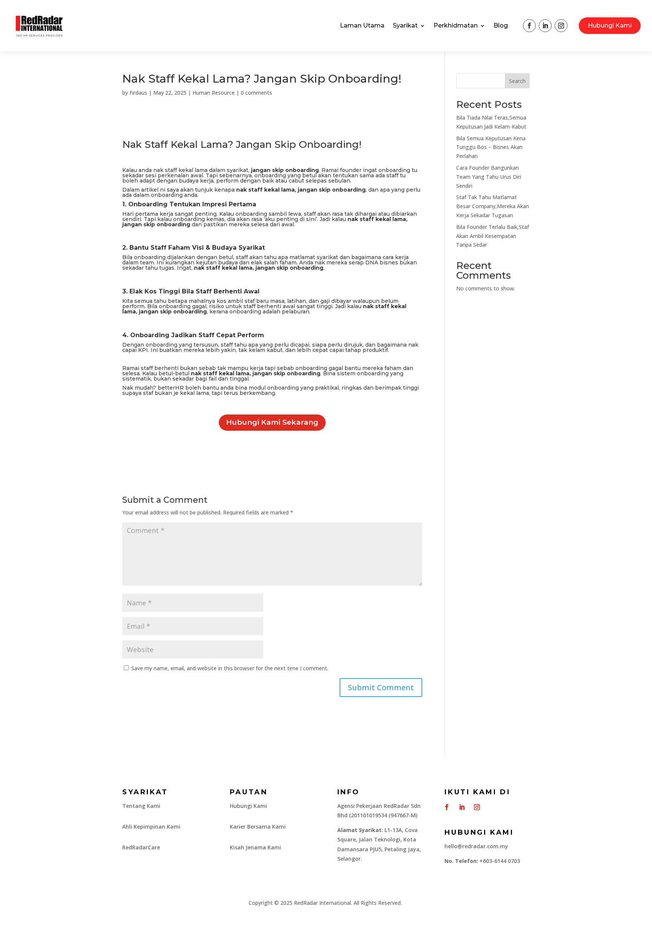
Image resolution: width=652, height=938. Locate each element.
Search (517, 80)
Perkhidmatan (456, 25)
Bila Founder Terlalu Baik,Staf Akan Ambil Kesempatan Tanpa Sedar (492, 236)
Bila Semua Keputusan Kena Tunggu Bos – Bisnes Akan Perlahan (491, 147)
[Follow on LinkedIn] (545, 25)
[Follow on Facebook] (529, 25)
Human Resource (213, 92)
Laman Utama (362, 25)
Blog (501, 25)
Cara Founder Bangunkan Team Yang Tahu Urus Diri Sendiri (488, 176)
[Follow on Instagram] (561, 25)
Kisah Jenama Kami (255, 847)
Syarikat (405, 25)
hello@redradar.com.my (476, 846)
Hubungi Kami (610, 25)
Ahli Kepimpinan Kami (151, 826)
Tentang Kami (141, 805)
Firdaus (138, 92)
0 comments (256, 92)
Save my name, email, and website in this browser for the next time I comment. (229, 668)
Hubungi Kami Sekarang (272, 422)
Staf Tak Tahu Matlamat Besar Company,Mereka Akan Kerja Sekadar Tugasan (492, 206)
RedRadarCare (141, 847)
